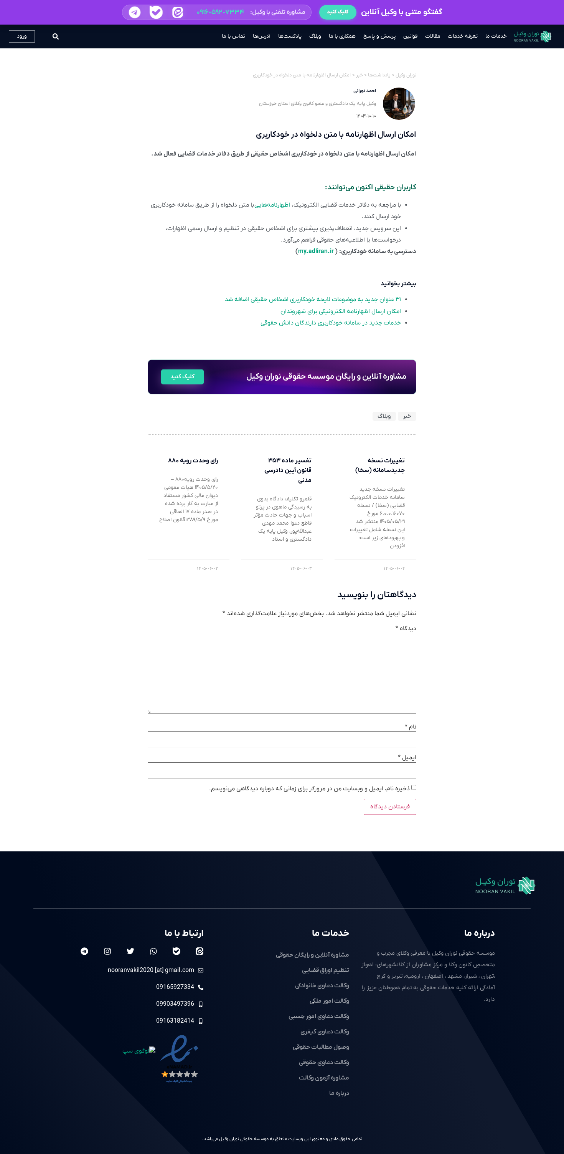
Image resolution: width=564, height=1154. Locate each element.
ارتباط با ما (184, 933)
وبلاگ (315, 36)
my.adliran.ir (316, 251)
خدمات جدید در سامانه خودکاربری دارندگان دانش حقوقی (331, 323)
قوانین (410, 36)
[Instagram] (107, 951)
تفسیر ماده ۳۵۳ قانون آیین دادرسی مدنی (288, 470)
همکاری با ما (342, 36)
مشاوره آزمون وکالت (324, 1078)
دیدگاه (406, 629)
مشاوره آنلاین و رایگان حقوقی (312, 955)
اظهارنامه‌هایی (272, 205)
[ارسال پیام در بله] (156, 12)
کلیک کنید (338, 12)
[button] (217, 12)
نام (410, 727)
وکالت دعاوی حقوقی (324, 1062)
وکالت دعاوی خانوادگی (322, 986)
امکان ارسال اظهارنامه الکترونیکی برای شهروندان (340, 311)
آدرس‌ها (261, 36)
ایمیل (407, 758)
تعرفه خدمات (463, 36)
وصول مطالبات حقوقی (321, 1047)
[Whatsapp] (153, 951)
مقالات (432, 36)
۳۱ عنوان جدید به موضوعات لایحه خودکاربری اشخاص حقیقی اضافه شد (313, 299)
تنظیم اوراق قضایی (325, 970)
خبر (407, 416)
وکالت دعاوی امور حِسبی (319, 1016)
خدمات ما (496, 36)
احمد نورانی (364, 91)
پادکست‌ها (290, 36)
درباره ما (479, 933)
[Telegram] (84, 951)
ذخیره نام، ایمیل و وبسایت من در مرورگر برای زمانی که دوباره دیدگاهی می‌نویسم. (309, 789)
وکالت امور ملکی (329, 1001)
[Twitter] (130, 951)
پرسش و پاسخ (379, 36)
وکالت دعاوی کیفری (324, 1032)
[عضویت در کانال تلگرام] (134, 12)
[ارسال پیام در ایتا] (177, 12)
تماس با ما (233, 36)
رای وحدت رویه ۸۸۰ (193, 461)
